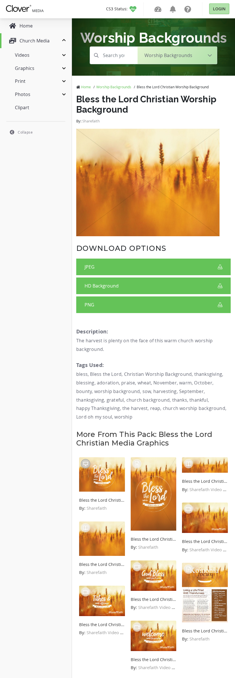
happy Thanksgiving (98, 408)
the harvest (135, 408)
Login (219, 8)
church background (148, 400)
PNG (89, 305)
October (203, 383)
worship (123, 417)
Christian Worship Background (158, 374)
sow (146, 391)
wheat (144, 383)
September (191, 391)
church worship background (194, 408)
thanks (179, 400)
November (165, 383)
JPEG (90, 267)
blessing (85, 383)
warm (185, 383)
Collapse (25, 132)
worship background (117, 391)
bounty (84, 391)
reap (155, 408)
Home (86, 87)
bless (82, 374)
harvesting (165, 391)
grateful (115, 400)
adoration (108, 383)
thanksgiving (208, 374)
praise (128, 383)
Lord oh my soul (94, 417)
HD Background (102, 286)
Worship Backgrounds (113, 87)
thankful (198, 400)
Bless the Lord (106, 374)
